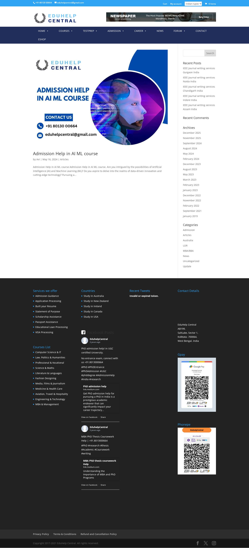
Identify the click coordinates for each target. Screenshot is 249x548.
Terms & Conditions (64, 534)
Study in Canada (93, 311)
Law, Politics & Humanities (50, 357)
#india (85, 379)
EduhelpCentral (99, 339)
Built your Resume (45, 306)
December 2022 (192, 195)
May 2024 (188, 153)
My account (176, 4)
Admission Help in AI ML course (65, 153)
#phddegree (88, 375)
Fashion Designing (45, 378)
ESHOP (42, 39)
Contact (201, 30)
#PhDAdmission (90, 371)
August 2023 (190, 169)
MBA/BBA (188, 250)
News (160, 30)
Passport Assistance (46, 322)
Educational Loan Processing (51, 327)
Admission (114, 30)
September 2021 (192, 210)
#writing (86, 453)
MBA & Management (47, 404)
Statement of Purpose (47, 311)
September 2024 (192, 143)
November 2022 (192, 200)
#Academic (87, 449)
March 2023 (189, 179)
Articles (64, 159)
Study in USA (91, 316)
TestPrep (88, 30)
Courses (64, 30)
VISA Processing (44, 332)
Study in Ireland (93, 306)
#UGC (103, 371)
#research (95, 379)
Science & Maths (44, 368)
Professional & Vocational (49, 362)
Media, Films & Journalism (50, 383)
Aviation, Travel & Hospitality (51, 394)
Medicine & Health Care (48, 388)
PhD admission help (94, 386)
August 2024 (190, 148)
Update (187, 266)
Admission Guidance (47, 295)
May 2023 (188, 174)
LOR (185, 245)
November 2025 (192, 138)
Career (138, 30)
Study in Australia (94, 295)
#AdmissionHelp (105, 375)
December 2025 (192, 132)
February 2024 (191, 158)
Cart (165, 4)
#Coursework (102, 449)
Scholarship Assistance (48, 316)
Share (103, 417)
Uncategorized (191, 261)
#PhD (84, 367)
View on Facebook (89, 417)
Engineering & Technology (50, 399)
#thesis (104, 445)
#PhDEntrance (96, 367)
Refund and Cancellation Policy (99, 534)
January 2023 (190, 190)
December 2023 (192, 164)
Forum (178, 30)
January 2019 (190, 216)
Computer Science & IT (48, 352)
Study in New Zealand (96, 301)
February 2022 (191, 205)
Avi (38, 159)
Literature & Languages (48, 373)
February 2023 (191, 184)
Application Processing (48, 301)
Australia (188, 240)
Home (41, 30)
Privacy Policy (41, 534)
